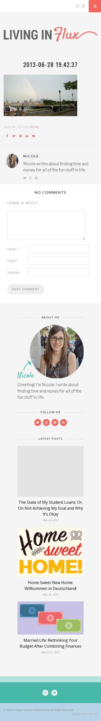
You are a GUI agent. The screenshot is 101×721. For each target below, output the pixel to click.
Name (12, 249)
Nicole (34, 127)
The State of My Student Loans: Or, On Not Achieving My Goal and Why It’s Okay (50, 508)
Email (12, 260)
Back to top (83, 714)
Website (13, 272)
